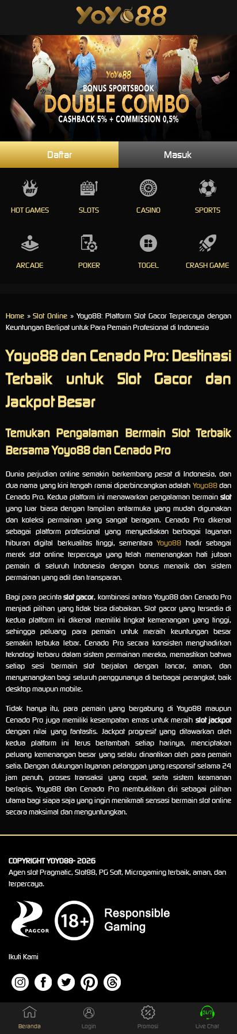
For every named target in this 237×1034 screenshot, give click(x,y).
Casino (148, 210)
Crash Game (207, 265)
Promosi (147, 1026)
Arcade (29, 265)
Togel (148, 265)
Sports (207, 210)
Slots (89, 210)
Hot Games (30, 210)
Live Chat (207, 1026)
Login (89, 1026)
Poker (89, 265)
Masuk (178, 154)
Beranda (29, 1026)
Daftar (59, 154)
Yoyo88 (205, 485)
